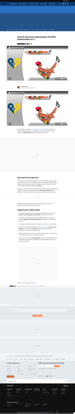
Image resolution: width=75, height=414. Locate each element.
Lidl (30, 29)
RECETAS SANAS (23, 3)
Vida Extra (18, 392)
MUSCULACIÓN (43, 3)
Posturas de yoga (31, 359)
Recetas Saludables (31, 368)
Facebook (61, 3)
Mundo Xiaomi (9, 397)
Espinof (26, 392)
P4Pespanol (24, 282)
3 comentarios (21, 43)
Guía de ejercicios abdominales (33, 286)
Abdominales (43, 286)
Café (48, 29)
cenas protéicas (20, 373)
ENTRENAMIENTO (13, 3)
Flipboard (65, 3)
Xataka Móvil (9, 392)
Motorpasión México (45, 404)
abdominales (44, 227)
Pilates (22, 29)
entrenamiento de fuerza (21, 371)
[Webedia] (65, 1)
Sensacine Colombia (27, 406)
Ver (38, 315)
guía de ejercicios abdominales (38, 129)
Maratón (44, 29)
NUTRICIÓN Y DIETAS (33, 3)
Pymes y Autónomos (63, 393)
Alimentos (9, 368)
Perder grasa (9, 373)
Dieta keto (57, 359)
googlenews (67, 3)
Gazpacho (52, 29)
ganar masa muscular (32, 373)
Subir (65, 385)
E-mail (31, 44)
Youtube (63, 3)
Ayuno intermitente (47, 359)
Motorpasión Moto (46, 392)
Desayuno (9, 370)
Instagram (59, 3)
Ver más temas (10, 376)
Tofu (53, 359)
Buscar (66, 381)
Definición (30, 370)
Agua (41, 29)
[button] (24, 86)
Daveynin (34, 282)
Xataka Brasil (9, 405)
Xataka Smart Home (10, 395)
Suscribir (57, 366)
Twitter (27, 44)
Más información (45, 412)
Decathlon (26, 29)
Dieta (33, 29)
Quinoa (16, 359)
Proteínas (17, 29)
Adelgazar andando (38, 359)
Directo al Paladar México (37, 404)
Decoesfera (54, 392)
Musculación (24, 286)
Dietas (19, 368)
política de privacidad (53, 368)
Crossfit (20, 359)
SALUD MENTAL (52, 3)
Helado (37, 29)
